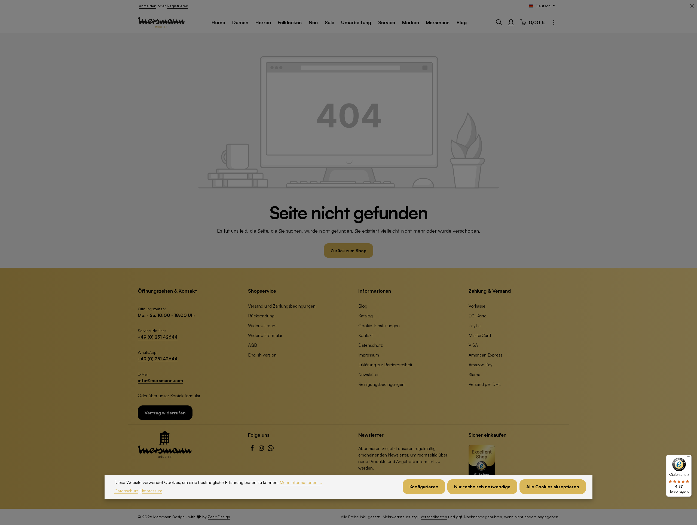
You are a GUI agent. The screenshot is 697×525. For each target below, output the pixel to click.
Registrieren (177, 6)
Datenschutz (370, 345)
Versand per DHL (485, 384)
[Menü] (688, 458)
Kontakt (365, 335)
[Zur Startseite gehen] (161, 22)
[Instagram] (261, 449)
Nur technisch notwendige (482, 487)
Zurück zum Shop (348, 250)
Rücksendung (261, 315)
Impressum (368, 355)
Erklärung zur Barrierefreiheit (385, 364)
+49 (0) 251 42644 (158, 337)
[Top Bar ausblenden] (692, 6)
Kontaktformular (185, 395)
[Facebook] (252, 449)
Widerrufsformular (265, 335)
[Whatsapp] (271, 449)
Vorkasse (477, 306)
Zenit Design (219, 516)
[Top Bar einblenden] (553, 22)
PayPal (475, 325)
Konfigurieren (423, 487)
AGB (252, 345)
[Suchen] (499, 22)
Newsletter (368, 374)
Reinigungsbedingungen (381, 384)
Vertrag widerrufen (165, 412)
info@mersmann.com (160, 380)
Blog (362, 306)
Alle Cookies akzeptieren (552, 487)
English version (262, 355)
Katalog (365, 315)
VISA (473, 345)
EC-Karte (478, 315)
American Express (485, 355)
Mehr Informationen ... (301, 482)
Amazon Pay (481, 364)
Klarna (474, 374)
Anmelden (147, 6)
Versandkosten (434, 516)
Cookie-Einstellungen (379, 325)
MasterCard (480, 335)
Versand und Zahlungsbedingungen (282, 306)
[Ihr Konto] (511, 22)
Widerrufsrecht (262, 325)
